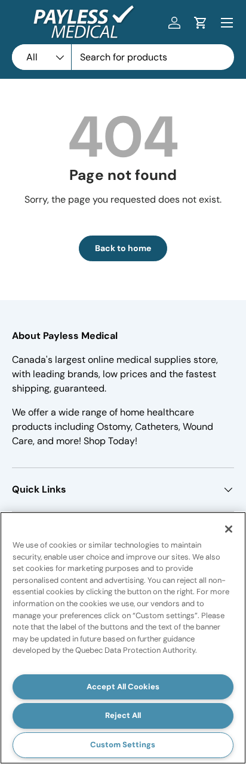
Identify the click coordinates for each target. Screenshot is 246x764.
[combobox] (123, 57)
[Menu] (227, 23)
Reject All (123, 715)
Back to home (123, 248)
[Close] (229, 529)
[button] (200, 23)
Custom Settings (122, 744)
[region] (123, 638)
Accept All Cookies (123, 687)
